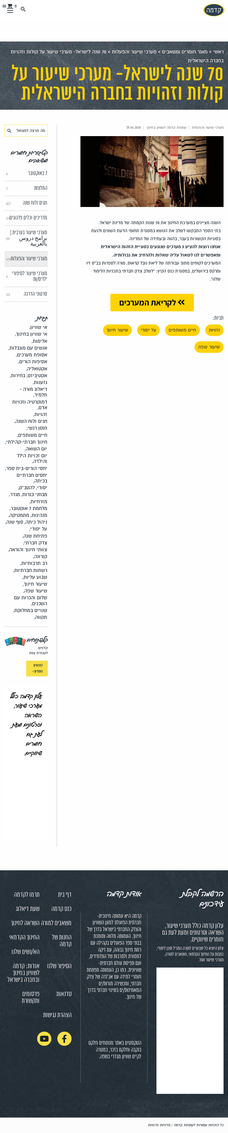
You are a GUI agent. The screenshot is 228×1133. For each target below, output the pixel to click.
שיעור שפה (209, 347)
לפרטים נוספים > (38, 668)
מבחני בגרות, (34, 494)
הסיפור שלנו (59, 966)
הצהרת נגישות (57, 1015)
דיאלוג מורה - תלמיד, (33, 392)
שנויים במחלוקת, (30, 610)
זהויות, (40, 414)
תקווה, (40, 617)
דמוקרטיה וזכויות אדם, (29, 405)
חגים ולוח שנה (26, 203)
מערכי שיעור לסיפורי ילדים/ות (26, 276)
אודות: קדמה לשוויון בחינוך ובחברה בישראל (23, 973)
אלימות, (39, 341)
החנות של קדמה (62, 941)
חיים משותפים (182, 330)
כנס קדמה (61, 909)
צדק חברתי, (35, 543)
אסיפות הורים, (32, 361)
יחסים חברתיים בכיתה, (32, 478)
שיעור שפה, (35, 591)
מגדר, (14, 494)
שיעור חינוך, (35, 584)
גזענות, (40, 382)
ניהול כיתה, (35, 522)
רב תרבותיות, (33, 563)
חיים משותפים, (32, 435)
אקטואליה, (36, 369)
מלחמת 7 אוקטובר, (28, 508)
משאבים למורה (56, 923)
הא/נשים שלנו (25, 952)
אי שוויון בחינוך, (31, 334)
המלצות (26, 188)
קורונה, (40, 556)
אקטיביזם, (36, 375)
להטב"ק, (26, 488)
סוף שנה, (14, 522)
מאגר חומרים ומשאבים (185, 52)
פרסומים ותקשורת (30, 998)
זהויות (214, 330)
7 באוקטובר (26, 173)
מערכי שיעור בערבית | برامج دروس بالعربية (26, 238)
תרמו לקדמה (26, 894)
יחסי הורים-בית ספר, (26, 468)
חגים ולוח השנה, (30, 421)
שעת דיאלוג (27, 909)
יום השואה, (36, 449)
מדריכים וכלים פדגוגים (26, 218)
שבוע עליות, (34, 577)
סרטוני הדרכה (26, 294)
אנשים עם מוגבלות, (27, 348)
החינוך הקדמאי (24, 937)
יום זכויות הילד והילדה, (32, 458)
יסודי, (41, 488)
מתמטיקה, (18, 515)
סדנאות (64, 994)
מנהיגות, (38, 515)
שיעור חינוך (117, 330)
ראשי (218, 52)
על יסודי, (38, 529)
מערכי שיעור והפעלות (134, 52)
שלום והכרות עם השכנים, (30, 600)
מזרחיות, (38, 501)
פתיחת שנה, (34, 536)
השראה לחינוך (25, 923)
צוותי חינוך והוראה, (27, 549)
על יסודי (148, 330)
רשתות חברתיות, (30, 570)
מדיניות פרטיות (159, 1125)
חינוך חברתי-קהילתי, (26, 442)
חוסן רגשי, (36, 428)
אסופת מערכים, (31, 355)
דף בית (65, 894)
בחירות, (17, 375)
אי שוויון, (38, 327)
